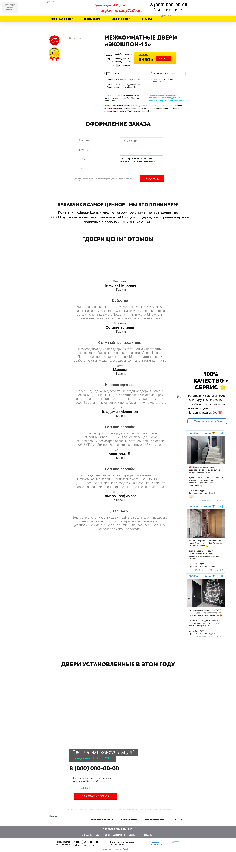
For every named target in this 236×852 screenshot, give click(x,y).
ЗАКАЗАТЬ (163, 58)
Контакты (146, 19)
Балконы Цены (103, 834)
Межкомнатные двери (62, 19)
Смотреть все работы (208, 421)
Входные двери (92, 19)
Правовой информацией (113, 180)
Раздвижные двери (120, 19)
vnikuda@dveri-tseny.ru (85, 845)
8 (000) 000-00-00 (94, 768)
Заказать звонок (95, 796)
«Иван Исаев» (127, 849)
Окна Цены (87, 834)
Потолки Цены (145, 834)
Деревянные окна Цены (124, 834)
